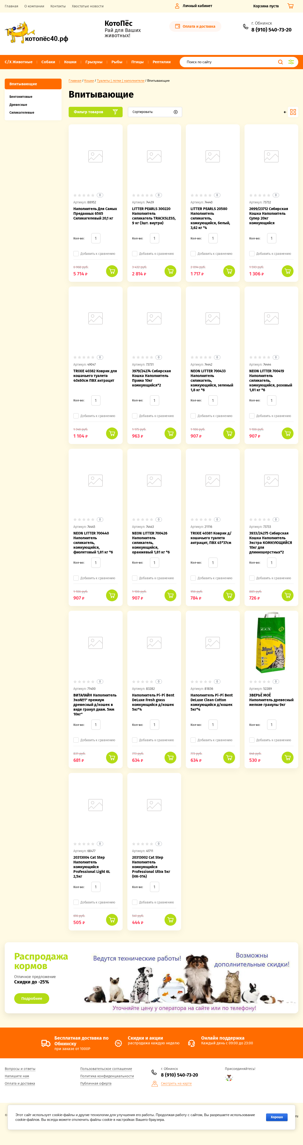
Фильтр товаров (88, 112)
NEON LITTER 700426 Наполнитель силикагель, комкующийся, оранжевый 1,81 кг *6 (151, 542)
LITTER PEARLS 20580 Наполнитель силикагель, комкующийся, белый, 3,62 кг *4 (210, 218)
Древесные (18, 105)
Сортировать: (143, 112)
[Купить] (112, 271)
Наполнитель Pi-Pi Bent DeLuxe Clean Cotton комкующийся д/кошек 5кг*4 (212, 702)
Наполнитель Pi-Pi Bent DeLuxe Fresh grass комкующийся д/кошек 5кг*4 (153, 702)
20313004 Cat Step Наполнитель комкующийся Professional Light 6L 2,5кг (91, 867)
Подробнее (31, 998)
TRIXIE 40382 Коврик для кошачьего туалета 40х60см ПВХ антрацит (95, 376)
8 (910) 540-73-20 (271, 30)
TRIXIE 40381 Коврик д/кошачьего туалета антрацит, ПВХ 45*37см (211, 538)
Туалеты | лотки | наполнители (120, 80)
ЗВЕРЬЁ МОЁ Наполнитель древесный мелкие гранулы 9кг (271, 700)
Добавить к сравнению (97, 254)
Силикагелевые (21, 113)
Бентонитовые (20, 97)
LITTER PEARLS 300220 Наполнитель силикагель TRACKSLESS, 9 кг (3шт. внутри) (154, 216)
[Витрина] (293, 112)
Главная (75, 80)
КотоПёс (118, 23)
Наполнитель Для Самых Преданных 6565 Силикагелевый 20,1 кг (95, 213)
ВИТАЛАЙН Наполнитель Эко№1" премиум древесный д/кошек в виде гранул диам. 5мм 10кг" (94, 704)
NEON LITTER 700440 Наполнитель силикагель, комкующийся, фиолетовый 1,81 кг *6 (93, 542)
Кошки (89, 80)
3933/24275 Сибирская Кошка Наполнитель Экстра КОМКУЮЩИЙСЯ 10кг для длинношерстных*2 (270, 542)
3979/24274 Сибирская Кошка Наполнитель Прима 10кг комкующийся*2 (151, 378)
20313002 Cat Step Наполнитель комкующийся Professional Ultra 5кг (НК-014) (151, 867)
